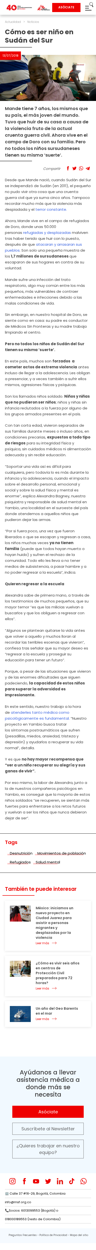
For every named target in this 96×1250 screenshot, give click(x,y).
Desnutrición (21, 853)
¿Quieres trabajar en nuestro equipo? (48, 1149)
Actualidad (13, 22)
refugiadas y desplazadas (47, 232)
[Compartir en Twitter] (74, 168)
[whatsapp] (83, 1181)
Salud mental (48, 862)
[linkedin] (60, 1181)
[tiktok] (72, 1181)
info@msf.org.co (18, 1202)
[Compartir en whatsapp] (81, 168)
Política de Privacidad (53, 1235)
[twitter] (48, 1181)
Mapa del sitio (79, 1235)
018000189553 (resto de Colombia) (33, 1219)
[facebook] (24, 1181)
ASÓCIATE (66, 7)
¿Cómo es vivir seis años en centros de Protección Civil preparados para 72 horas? (58, 973)
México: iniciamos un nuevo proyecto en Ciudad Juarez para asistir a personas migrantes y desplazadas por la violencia (54, 923)
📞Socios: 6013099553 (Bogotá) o (31, 1210)
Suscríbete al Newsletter (48, 1129)
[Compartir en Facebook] (68, 168)
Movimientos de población (61, 853)
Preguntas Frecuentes (23, 1235)
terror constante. (51, 209)
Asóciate (48, 1112)
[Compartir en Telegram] (88, 168)
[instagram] (12, 1181)
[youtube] (36, 1181)
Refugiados (20, 862)
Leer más (42, 943)
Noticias (33, 22)
